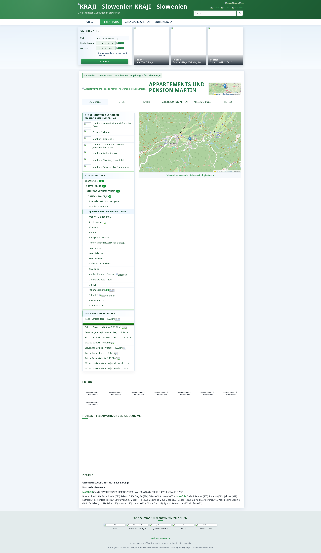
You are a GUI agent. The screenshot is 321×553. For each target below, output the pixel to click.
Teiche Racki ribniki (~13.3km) (100, 353)
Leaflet (218, 94)
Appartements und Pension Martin (107, 211)
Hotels (89, 21)
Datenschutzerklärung (203, 547)
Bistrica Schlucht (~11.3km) (98, 342)
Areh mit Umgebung (99, 216)
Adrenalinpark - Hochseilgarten (104, 201)
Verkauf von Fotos (160, 538)
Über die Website (160, 543)
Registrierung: (87, 43)
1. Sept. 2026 (105, 48)
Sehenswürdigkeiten (137, 21)
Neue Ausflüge (143, 543)
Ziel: (82, 38)
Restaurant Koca (97, 300)
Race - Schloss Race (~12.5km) (100, 318)
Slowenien (89, 75)
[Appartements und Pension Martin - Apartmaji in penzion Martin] (114, 88)
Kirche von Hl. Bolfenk (100, 263)
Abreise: (84, 48)
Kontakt (187, 543)
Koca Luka (94, 269)
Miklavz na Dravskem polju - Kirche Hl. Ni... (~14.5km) (109, 363)
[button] (224, 86)
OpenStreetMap (228, 94)
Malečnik (181, 496)
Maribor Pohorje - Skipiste (101, 274)
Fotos (121, 101)
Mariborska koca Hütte (100, 279)
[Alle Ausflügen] (108, 324)
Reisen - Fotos (111, 21)
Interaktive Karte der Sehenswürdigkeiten (189, 175)
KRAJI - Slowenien (160, 6)
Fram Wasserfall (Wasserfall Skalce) (106, 242)
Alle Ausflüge (202, 101)
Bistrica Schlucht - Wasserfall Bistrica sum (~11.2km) (109, 337)
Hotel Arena (95, 248)
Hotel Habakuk (96, 258)
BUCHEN (104, 61)
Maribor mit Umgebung (128, 75)
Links (180, 543)
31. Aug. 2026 (105, 43)
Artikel (173, 543)
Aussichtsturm (96, 222)
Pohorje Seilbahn (98, 289)
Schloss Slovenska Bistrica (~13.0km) (103, 327)
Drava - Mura (105, 75)
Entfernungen (164, 21)
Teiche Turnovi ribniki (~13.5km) (101, 358)
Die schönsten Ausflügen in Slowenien (99, 12)
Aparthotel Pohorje (98, 206)
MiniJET (92, 284)
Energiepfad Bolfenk (99, 237)
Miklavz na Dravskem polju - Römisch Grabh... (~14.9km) (109, 368)
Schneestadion (96, 305)
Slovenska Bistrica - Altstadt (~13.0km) (104, 347)
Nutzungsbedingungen (181, 547)
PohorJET (93, 295)
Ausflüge (95, 101)
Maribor (87, 492)
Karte (146, 101)
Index (132, 543)
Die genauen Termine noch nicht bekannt (112, 54)
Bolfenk (92, 232)
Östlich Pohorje (152, 75)
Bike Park (93, 227)
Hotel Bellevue (96, 253)
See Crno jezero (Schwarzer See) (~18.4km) (106, 332)
